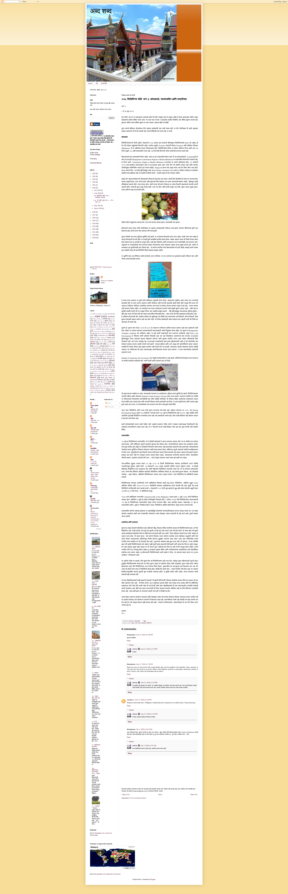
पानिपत (108, 348)
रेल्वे (107, 371)
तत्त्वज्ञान (109, 337)
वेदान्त (102, 378)
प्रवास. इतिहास (111, 352)
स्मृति (92, 419)
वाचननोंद (102, 373)
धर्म (101, 344)
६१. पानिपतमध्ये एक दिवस (96, 746)
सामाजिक (107, 384)
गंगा (94, 331)
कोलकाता (98, 329)
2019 (94, 188)
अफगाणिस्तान (111, 317)
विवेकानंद (93, 378)
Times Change (95, 154)
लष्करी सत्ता (96, 373)
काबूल (113, 325)
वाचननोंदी (104, 83)
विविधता (111, 375)
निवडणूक (102, 346)
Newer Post (126, 794)
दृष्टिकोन (93, 344)
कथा (91, 325)
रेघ (91, 471)
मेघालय (91, 367)
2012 (94, 229)
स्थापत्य (92, 392)
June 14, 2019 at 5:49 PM (144, 635)
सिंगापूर (97, 390)
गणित (98, 331)
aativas (134, 649)
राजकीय (100, 369)
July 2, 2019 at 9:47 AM (148, 745)
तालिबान (99, 339)
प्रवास (104, 352)
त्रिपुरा (105, 339)
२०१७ (97, 314)
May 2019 (97, 205)
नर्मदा (108, 344)
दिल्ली (110, 342)
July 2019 (97, 190)
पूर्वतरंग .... (93, 439)
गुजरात (107, 331)
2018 (94, 212)
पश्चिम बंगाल (101, 348)
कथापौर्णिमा (93, 448)
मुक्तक (95, 365)
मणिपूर (113, 358)
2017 (94, 215)
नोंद (97, 83)
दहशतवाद (143, 623)
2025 (94, 176)
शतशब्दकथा (100, 380)
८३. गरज (94, 721)
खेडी (113, 329)
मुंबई (100, 365)
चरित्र (98, 333)
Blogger (152, 879)
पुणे (94, 350)
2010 (94, 235)
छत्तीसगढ (110, 333)
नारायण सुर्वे (96, 346)
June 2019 (97, 193)
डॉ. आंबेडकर (102, 337)
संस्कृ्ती (92, 384)
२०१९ (128, 623)
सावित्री (110, 386)
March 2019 (98, 208)
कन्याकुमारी (99, 325)
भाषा (108, 358)
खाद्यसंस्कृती (106, 329)
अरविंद (94, 319)
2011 (94, 232)
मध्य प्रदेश (94, 360)
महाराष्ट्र (112, 361)
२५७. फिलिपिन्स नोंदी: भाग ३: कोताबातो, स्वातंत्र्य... (101, 196)
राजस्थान (107, 369)
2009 (94, 238)
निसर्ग (109, 346)
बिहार (114, 356)
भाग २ (124, 106)
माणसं (106, 363)
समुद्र (104, 382)
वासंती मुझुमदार (110, 373)
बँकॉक (91, 356)
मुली (109, 365)
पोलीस (91, 352)
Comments (110, 407)
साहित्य (102, 388)
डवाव (139, 623)
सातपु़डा (99, 384)
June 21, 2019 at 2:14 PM (149, 682)
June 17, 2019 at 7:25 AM (144, 664)
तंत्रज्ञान (92, 339)
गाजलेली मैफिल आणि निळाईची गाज (94, 489)
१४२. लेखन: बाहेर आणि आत (96, 697)
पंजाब (114, 346)
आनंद (112, 319)
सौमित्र (102, 390)
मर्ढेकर (106, 360)
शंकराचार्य (92, 380)
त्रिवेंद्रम (111, 339)
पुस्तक (98, 350)
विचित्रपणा (99, 375)
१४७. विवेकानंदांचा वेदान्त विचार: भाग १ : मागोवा (96, 770)
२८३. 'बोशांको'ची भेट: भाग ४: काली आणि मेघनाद (96, 643)
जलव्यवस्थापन (101, 335)
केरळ (112, 327)
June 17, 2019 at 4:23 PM (143, 700)
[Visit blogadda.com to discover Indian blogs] (102, 835)
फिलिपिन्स (149, 623)
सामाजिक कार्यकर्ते (94, 386)
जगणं (136, 623)
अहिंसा (99, 319)
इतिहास (106, 321)
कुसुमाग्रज (101, 327)
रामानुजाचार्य (94, 371)
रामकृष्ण (113, 369)
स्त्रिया (108, 390)
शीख (94, 382)
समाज (98, 382)
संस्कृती (110, 382)
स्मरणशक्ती (99, 392)
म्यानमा (110, 367)
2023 (94, 182)
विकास (91, 375)
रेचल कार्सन (101, 371)
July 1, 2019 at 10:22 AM (144, 729)
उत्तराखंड (98, 323)
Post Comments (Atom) (138, 798)
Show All (98, 528)
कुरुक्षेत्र (94, 327)
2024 (94, 179)
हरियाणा (106, 392)
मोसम (92, 460)
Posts (109, 403)
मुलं (104, 365)
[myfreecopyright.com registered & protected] (105, 874)
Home (90, 83)
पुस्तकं (103, 350)
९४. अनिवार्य (95, 673)
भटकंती (99, 358)
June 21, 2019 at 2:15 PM (149, 714)
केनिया (107, 327)
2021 (94, 185)
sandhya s (130, 700)
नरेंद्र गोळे (93, 428)
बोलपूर (93, 358)
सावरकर (104, 386)
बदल (97, 356)
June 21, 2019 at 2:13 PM (149, 649)
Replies (131, 645)
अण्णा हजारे (110, 314)
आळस (92, 441)
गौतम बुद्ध (92, 333)
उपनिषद (105, 323)
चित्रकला (104, 333)
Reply (129, 640)
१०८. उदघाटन (96, 806)
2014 (94, 223)
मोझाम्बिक (98, 367)
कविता (106, 325)
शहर (108, 380)
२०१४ (91, 314)
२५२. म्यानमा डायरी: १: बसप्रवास (95, 582)
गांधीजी (102, 331)
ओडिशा (111, 323)
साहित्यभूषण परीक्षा (109, 388)
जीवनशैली (111, 335)
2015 (94, 220)
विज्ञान (106, 375)
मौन (105, 367)
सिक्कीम (91, 390)
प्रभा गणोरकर (97, 352)
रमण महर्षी (92, 369)
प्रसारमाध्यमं (95, 354)
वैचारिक (110, 377)
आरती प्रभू (99, 321)
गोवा (112, 331)
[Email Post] (144, 621)
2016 (94, 218)
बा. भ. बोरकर (106, 356)
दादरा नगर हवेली (102, 342)
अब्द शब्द (100, 11)
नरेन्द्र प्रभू (94, 486)
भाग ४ (123, 613)
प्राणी (102, 354)
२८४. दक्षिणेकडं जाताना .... (96, 548)
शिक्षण (113, 380)
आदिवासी (104, 319)
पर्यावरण (94, 348)
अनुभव (132, 623)
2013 (94, 226)
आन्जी (91, 321)
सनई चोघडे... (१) (95, 420)
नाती (113, 344)
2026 (94, 173)
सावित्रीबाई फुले (94, 388)
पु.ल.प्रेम (93, 499)
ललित (113, 371)
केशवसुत (91, 329)
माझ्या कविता (97, 363)
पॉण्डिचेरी (110, 350)
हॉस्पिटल (113, 392)
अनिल (91, 316)
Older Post (193, 794)
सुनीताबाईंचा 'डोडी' (95, 500)
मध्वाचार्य (101, 360)
